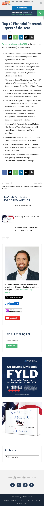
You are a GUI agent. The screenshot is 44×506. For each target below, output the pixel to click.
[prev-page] (3, 238)
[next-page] (7, 238)
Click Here (22, 7)
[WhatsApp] (15, 37)
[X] (10, 37)
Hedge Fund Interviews (33, 186)
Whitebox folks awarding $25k (14, 44)
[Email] (26, 37)
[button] (22, 5)
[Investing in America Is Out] (8, 219)
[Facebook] (4, 37)
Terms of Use (27, 497)
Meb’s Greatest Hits (24, 205)
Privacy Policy (16, 497)
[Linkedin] (21, 37)
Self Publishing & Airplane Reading (12, 187)
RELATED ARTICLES (14, 196)
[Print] (31, 37)
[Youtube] (31, 485)
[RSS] (19, 485)
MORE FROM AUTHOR (16, 200)
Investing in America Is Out (27, 216)
